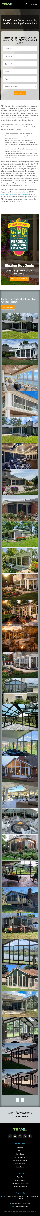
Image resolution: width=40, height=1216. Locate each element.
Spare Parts (20, 1167)
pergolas (26, 194)
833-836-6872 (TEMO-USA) (21, 1203)
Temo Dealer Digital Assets (20, 1183)
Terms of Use (33, 1211)
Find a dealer (20, 1154)
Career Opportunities (20, 1187)
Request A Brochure (20, 1157)
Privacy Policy (26, 1211)
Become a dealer (20, 1180)
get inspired (8, 307)
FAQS (20, 1151)
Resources (20, 1147)
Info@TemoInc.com (21, 1206)
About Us (20, 1177)
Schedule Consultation (20, 1160)
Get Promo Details (19, 279)
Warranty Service (20, 1164)
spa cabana (12, 194)
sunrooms (4, 194)
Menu (35, 4)
